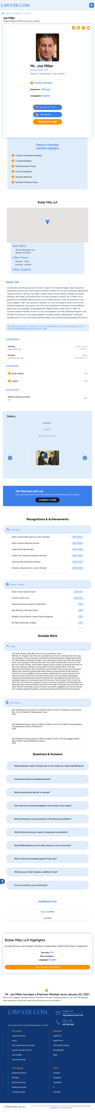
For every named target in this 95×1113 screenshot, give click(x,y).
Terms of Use (75, 1106)
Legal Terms (58, 1040)
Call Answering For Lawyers (23, 1045)
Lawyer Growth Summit (22, 1050)
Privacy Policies (67, 1107)
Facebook (57, 1082)
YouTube (56, 1092)
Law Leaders (17, 1055)
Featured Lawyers (19, 1087)
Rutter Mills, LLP (39, 70)
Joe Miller (47, 918)
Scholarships (58, 1050)
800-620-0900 (68, 1024)
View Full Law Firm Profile (47, 967)
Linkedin (56, 1073)
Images (47, 423)
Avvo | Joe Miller (47, 912)
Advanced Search (19, 1073)
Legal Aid (57, 1036)
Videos (47, 429)
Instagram (57, 1077)
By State (15, 1077)
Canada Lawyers (18, 1092)
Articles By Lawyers (61, 1045)
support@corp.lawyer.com (73, 1015)
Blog (55, 1055)
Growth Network (19, 1059)
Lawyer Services (18, 1036)
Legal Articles (47, 436)
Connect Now (47, 121)
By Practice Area (19, 1082)
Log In (14, 1040)
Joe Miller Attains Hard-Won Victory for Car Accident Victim (37, 653)
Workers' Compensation (41, 73)
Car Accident (59, 73)
